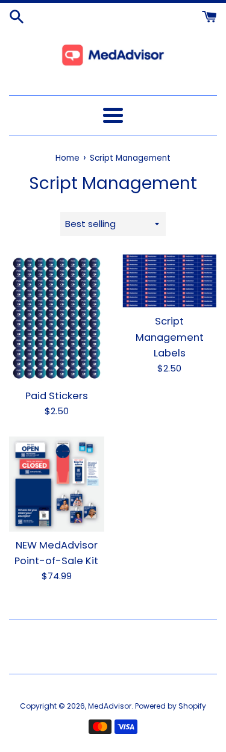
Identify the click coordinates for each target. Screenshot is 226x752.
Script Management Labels (170, 337)
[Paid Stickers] (56, 318)
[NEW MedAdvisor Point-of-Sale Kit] (56, 484)
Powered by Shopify (170, 706)
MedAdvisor (109, 706)
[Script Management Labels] (170, 281)
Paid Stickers (56, 396)
